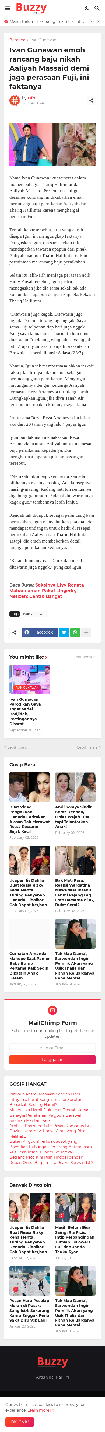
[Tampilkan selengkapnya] (86, 632)
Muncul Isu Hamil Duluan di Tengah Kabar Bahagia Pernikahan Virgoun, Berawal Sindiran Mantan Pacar (49, 1115)
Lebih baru (17, 747)
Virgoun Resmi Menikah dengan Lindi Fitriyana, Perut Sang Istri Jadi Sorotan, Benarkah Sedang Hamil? (46, 1099)
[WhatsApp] (75, 632)
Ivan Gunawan (43, 40)
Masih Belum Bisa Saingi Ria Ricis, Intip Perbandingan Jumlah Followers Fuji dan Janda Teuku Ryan (48, 21)
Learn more (38, 1410)
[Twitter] (64, 632)
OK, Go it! (20, 1422)
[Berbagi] (91, 100)
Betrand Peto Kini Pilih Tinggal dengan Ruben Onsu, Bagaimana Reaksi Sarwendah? (51, 1160)
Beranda (17, 40)
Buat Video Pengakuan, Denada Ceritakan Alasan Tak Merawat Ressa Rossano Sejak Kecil (29, 819)
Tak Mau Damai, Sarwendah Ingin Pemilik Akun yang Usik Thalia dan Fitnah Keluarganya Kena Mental (74, 966)
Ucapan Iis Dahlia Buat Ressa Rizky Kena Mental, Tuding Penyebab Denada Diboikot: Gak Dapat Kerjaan (28, 892)
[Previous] (91, 21)
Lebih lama (87, 747)
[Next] (98, 21)
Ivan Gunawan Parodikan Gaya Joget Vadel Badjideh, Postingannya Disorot (25, 711)
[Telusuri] (98, 8)
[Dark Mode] (87, 8)
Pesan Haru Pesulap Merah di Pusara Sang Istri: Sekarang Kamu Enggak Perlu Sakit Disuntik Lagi (29, 1310)
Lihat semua (84, 657)
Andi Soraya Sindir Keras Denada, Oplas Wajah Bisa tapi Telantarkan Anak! (73, 817)
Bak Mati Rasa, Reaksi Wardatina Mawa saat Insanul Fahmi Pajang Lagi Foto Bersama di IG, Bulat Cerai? (74, 892)
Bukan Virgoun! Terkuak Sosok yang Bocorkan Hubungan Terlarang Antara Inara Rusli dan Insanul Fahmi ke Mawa (50, 1146)
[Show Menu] (7, 8)
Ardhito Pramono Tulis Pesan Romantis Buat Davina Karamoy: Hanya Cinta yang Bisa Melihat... (51, 1131)
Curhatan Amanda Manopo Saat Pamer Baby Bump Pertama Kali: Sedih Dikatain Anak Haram (29, 966)
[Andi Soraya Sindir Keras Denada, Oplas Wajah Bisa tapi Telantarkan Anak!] (75, 787)
